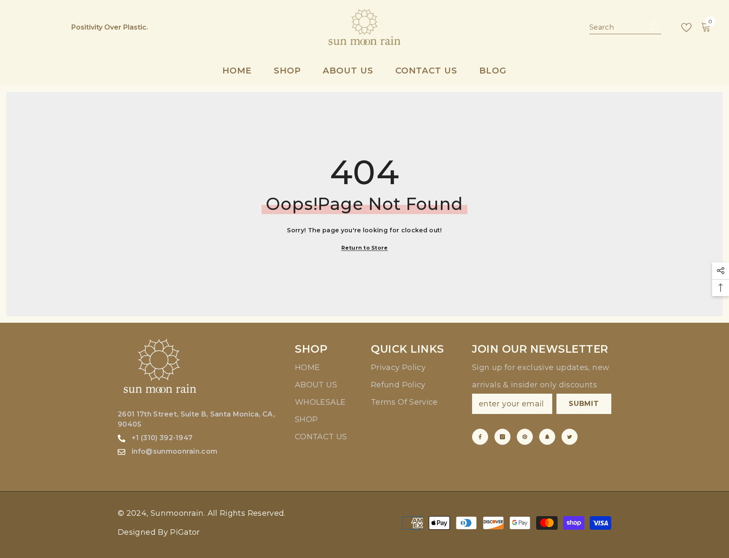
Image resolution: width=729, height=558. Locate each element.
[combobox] (617, 27)
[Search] (625, 27)
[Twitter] (570, 437)
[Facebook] (480, 437)
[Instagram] (502, 437)
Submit (584, 404)
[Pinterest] (525, 437)
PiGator (185, 532)
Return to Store (364, 248)
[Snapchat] (547, 437)
